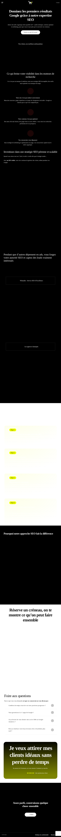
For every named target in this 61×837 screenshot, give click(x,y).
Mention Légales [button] (55, 834)
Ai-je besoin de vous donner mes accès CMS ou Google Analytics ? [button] (26, 721)
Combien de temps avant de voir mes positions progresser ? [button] (27, 705)
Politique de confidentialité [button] (41, 834)
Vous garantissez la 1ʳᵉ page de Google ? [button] (21, 712)
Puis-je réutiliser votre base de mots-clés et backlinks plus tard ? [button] (27, 730)
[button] (2, 2)
